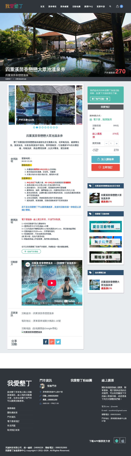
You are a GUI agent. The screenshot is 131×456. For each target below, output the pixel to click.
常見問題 (11, 426)
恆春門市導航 (32, 252)
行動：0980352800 (50, 396)
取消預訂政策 (13, 430)
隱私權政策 (12, 412)
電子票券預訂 (13, 421)
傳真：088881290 (50, 400)
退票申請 (101, 6)
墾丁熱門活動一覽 (100, 99)
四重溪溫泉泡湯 (20, 79)
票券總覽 (64, 6)
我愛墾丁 (8, 79)
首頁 (42, 6)
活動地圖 (76, 6)
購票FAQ (88, 6)
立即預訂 (107, 167)
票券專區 (52, 6)
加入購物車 (107, 159)
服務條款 (11, 408)
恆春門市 (52, 386)
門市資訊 (11, 417)
